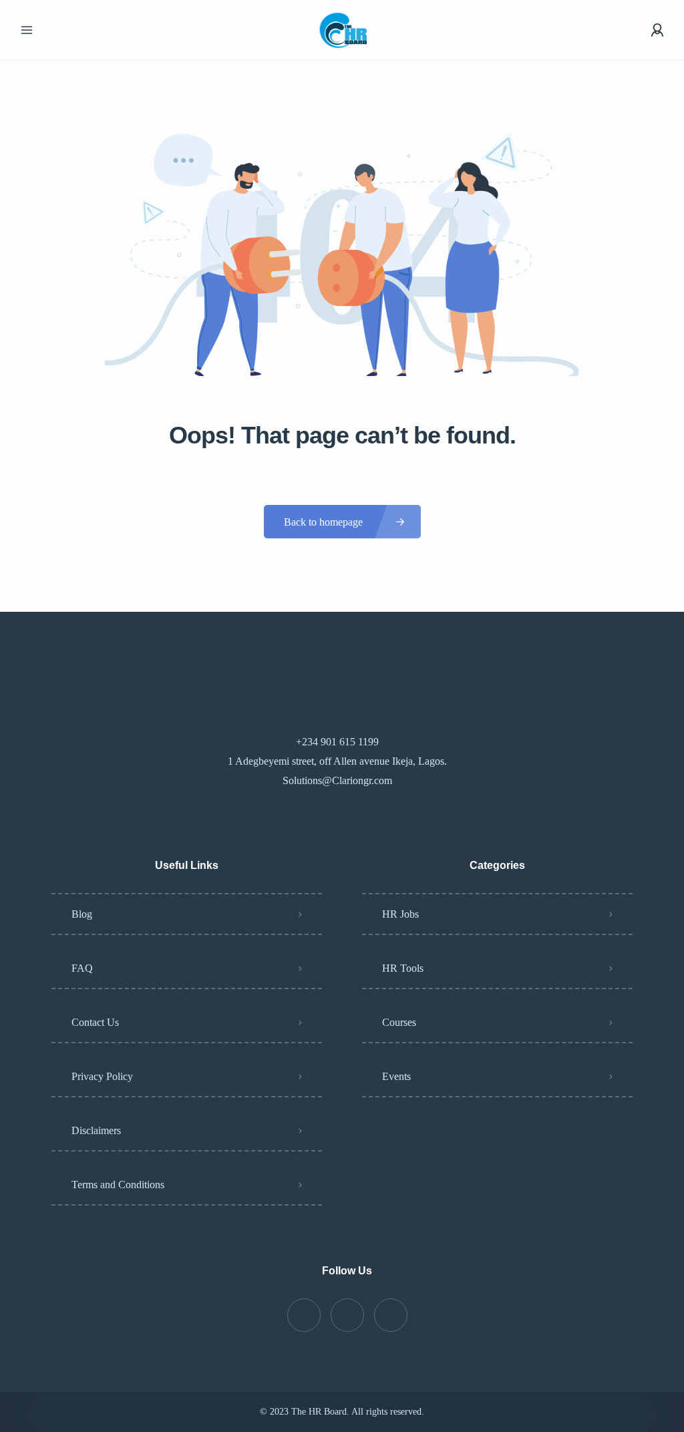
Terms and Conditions (117, 1184)
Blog (81, 914)
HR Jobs (400, 914)
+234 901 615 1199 (337, 741)
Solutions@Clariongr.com (337, 780)
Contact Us (95, 1022)
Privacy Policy (102, 1076)
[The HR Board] (341, 30)
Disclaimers (96, 1130)
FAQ (82, 968)
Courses (399, 1022)
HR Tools (402, 968)
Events (396, 1076)
